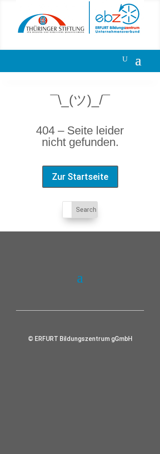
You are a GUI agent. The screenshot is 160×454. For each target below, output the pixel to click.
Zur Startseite (80, 176)
